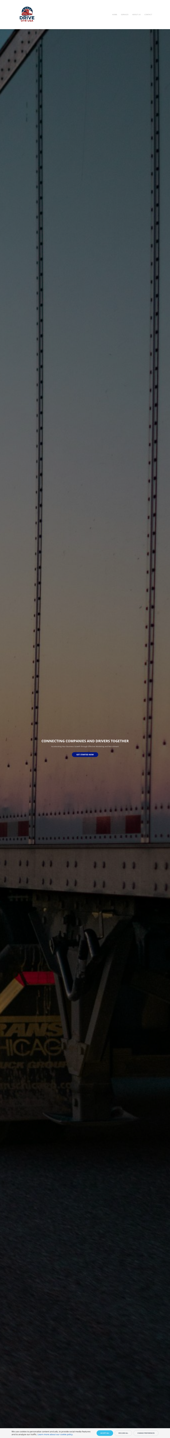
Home (114, 15)
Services (125, 15)
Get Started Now (85, 754)
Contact (148, 15)
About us (136, 15)
